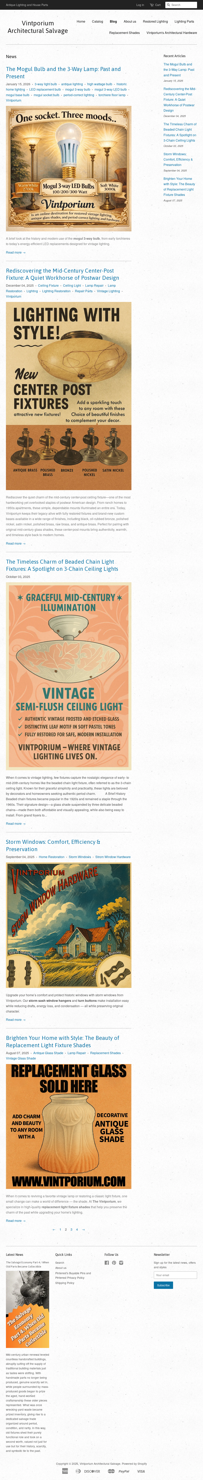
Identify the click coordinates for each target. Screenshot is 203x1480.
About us (130, 21)
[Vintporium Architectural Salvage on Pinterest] (114, 1263)
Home (81, 21)
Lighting (32, 291)
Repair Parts (84, 291)
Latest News (14, 1254)
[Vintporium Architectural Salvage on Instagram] (121, 1263)
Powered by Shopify (134, 1464)
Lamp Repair (94, 285)
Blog (113, 21)
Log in (140, 5)
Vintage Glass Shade (21, 1058)
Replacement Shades (124, 32)
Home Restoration (51, 856)
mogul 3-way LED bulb (111, 89)
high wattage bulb (99, 84)
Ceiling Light (72, 285)
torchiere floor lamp (112, 95)
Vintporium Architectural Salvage (38, 26)
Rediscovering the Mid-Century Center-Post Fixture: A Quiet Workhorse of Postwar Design (180, 99)
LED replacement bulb (45, 89)
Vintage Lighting (108, 291)
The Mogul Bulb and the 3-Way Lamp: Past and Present (179, 69)
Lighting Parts (184, 21)
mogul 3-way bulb (77, 89)
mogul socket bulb (46, 95)
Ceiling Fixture (48, 285)
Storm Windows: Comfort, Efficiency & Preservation (178, 159)
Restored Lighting (155, 21)
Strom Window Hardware (113, 856)
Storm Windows (80, 856)
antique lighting (72, 84)
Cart (158, 5)
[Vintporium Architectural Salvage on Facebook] (106, 1263)
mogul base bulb (17, 95)
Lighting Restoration (56, 291)
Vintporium (13, 100)
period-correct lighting (79, 95)
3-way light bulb (46, 84)
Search (59, 1262)
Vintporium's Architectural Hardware (172, 32)
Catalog (97, 21)
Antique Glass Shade (48, 1053)
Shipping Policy (64, 1283)
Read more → (16, 252)
